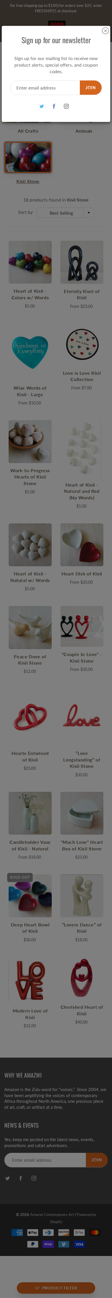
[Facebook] (54, 106)
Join (91, 87)
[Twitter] (42, 106)
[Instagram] (66, 106)
